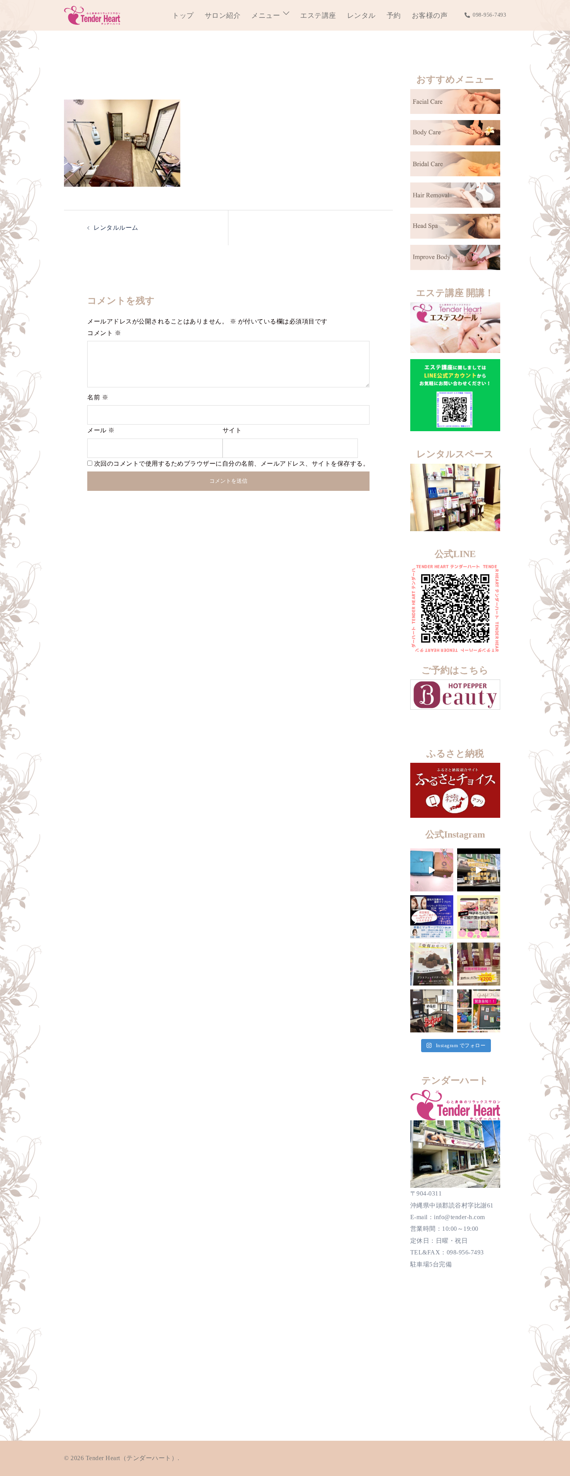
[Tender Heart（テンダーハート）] (92, 14)
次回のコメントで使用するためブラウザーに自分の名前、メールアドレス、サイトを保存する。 (232, 463)
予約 (394, 15)
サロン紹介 (223, 15)
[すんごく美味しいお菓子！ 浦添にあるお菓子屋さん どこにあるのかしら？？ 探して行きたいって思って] (431, 869)
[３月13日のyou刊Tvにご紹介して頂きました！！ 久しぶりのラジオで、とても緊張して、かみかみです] (478, 916)
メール (101, 430)
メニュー (265, 15)
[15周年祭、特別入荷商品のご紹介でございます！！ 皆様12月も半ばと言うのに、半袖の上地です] (431, 964)
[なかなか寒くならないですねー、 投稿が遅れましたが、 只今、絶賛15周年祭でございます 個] (478, 964)
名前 (97, 397)
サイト (232, 430)
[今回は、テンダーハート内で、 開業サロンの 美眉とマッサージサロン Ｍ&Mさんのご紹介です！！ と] (431, 916)
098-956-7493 (489, 15)
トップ (183, 15)
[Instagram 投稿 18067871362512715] (478, 869)
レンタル (361, 15)
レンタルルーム (115, 227)
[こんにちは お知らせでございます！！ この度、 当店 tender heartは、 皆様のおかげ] (478, 1010)
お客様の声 (430, 15)
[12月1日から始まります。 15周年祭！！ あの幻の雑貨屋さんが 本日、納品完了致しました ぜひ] (431, 1010)
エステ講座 (318, 15)
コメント (104, 333)
